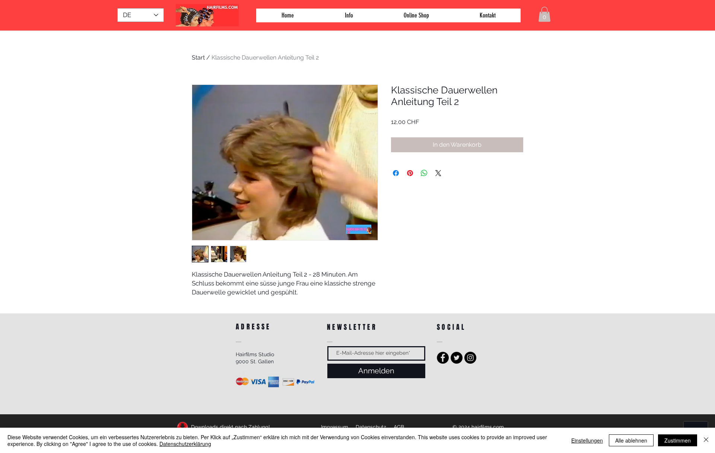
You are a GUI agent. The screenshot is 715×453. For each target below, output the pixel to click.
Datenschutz (371, 427)
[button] (544, 14)
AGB (399, 427)
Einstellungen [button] (587, 440)
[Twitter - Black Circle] (457, 358)
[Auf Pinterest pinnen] (410, 173)
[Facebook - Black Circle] (443, 358)
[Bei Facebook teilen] (395, 173)
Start (198, 57)
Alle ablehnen (631, 440)
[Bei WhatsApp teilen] (424, 173)
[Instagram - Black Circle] (470, 358)
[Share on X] (438, 173)
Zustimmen (677, 440)
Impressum (334, 427)
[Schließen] (706, 440)
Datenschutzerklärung (185, 443)
